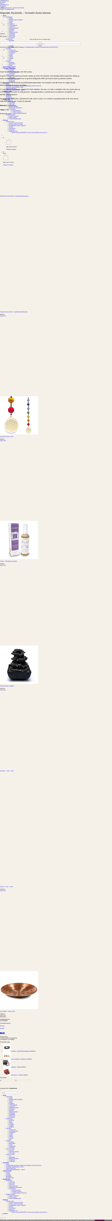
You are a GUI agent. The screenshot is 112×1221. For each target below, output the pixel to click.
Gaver (7, 1164)
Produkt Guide (10, 1177)
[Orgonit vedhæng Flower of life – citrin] (7, 31)
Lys (10, 1155)
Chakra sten (12, 50)
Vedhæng (11, 1147)
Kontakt (2, 1028)
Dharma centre (10, 121)
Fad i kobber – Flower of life (7, 1011)
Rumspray (12, 37)
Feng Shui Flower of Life (6, 436)
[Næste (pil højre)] (2, 1219)
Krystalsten (12, 52)
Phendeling (12, 128)
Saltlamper (12, 33)
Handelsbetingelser (5, 1023)
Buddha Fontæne (14, 1158)
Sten (10, 1139)
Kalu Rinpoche (16, 110)
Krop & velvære (10, 69)
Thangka (11, 1124)
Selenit (11, 57)
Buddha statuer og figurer (16, 19)
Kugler (11, 55)
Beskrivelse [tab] (6, 67)
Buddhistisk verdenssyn (15, 107)
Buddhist (11, 1127)
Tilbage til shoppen (11, 149)
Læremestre (12, 109)
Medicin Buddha (13, 1186)
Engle (10, 22)
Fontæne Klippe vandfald (7, 686)
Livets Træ (12, 26)
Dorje (10, 1121)
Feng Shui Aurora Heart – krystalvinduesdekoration (14, 312)
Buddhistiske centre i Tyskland (17, 125)
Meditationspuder (14, 28)
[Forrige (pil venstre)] (0, 1219)
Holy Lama (12, 73)
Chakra (11, 21)
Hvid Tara (11, 1184)
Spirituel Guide (7, 1171)
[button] (3, 137)
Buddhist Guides (10, 114)
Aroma (11, 18)
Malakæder (12, 63)
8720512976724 (53, 47)
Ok (95, 1220)
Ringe (10, 65)
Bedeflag (11, 40)
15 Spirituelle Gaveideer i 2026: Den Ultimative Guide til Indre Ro (23, 1165)
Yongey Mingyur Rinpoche (19, 113)
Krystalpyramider (13, 51)
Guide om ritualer (13, 116)
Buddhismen (7, 1179)
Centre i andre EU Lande (16, 124)
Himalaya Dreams (14, 1151)
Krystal (11, 54)
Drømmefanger (13, 25)
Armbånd (11, 62)
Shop (4, 15)
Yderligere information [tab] (9, 68)
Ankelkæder (12, 66)
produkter (37, 47)
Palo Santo (12, 36)
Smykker (8, 1140)
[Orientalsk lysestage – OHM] (7, 23)
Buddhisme (9, 39)
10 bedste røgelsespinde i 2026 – (15, 87)
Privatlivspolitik (100, 1220)
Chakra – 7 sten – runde (6, 886)
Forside (2, 9)
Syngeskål (12, 35)
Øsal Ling (11, 129)
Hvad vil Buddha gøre (15, 118)
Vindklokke (12, 1161)
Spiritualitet (43, 47)
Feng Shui (12, 80)
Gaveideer (6, 1162)
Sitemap (2, 1026)
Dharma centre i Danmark (16, 123)
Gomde (11, 127)
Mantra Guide (12, 117)
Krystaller (8, 48)
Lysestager (12, 1157)
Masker (11, 1122)
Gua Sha (11, 1150)
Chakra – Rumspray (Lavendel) (8, 561)
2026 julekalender (11, 1168)
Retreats (5, 120)
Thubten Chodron (17, 112)
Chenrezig (12, 1182)
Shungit (11, 58)
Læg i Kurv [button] (3, 315)
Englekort (11, 24)
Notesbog (11, 29)
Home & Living (10, 1154)
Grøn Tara (12, 103)
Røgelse (11, 30)
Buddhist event (13, 131)
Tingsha (11, 46)
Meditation (9, 96)
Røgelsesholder (13, 32)
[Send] (3, 1094)
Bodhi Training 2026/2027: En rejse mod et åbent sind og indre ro (29, 132)
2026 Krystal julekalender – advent (15, 1169)
